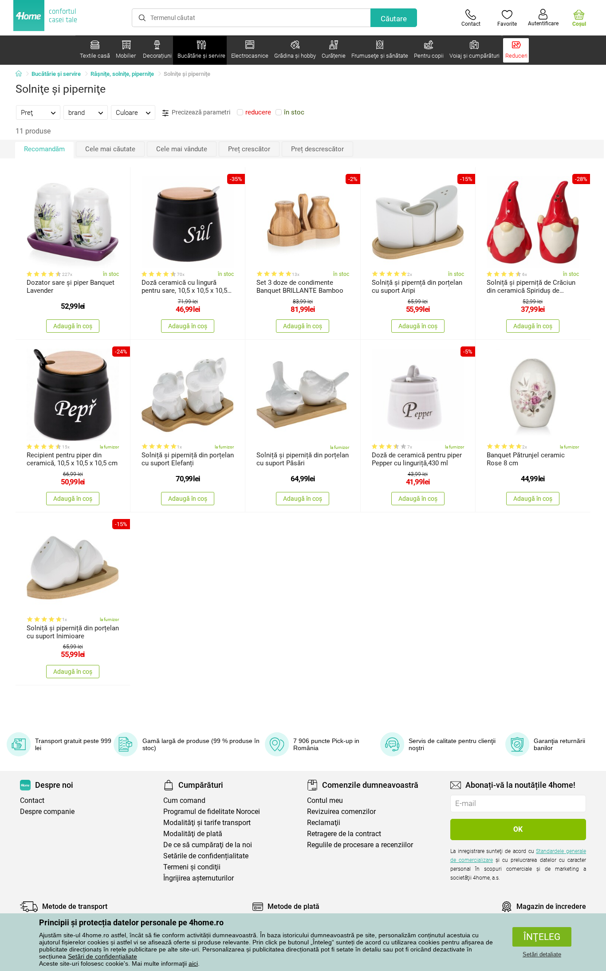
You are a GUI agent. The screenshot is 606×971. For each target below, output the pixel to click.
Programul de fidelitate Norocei (211, 811)
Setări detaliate (542, 954)
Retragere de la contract (344, 833)
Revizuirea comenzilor (341, 811)
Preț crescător (249, 149)
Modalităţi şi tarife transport (207, 822)
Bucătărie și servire (56, 74)
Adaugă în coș (72, 326)
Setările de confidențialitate (205, 856)
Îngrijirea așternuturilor (198, 878)
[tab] (38, 112)
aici (193, 963)
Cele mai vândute (181, 149)
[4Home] (22, 74)
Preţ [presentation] (27, 113)
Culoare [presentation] (127, 113)
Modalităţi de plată (192, 833)
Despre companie (47, 811)
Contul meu (325, 800)
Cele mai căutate (110, 149)
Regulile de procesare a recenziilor (360, 844)
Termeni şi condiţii (191, 867)
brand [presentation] (76, 113)
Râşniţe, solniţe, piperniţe (122, 74)
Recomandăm (44, 149)
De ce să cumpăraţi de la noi (207, 844)
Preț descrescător (317, 149)
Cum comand (184, 800)
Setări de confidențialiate (102, 956)
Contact (32, 800)
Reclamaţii (323, 822)
